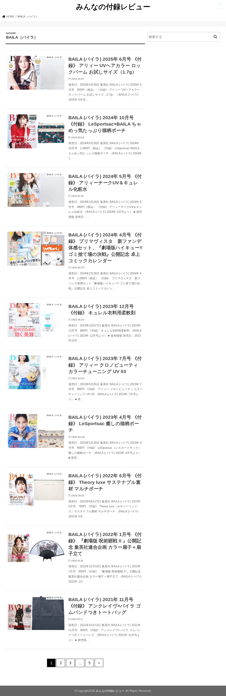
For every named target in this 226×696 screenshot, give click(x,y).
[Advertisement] (183, 78)
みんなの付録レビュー (113, 6)
